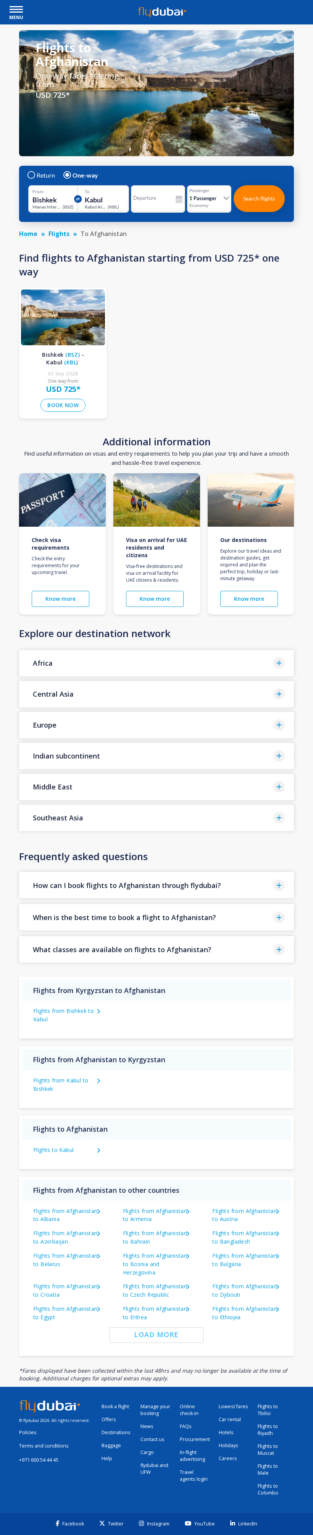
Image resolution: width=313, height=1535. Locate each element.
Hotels (226, 1432)
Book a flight (115, 1406)
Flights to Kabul (53, 1149)
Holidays (228, 1445)
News (146, 1426)
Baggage (111, 1445)
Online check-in (189, 1410)
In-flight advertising (192, 1455)
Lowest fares (233, 1406)
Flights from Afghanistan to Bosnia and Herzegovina (155, 1264)
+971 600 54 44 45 (38, 1460)
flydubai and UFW (154, 1468)
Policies (28, 1432)
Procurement (195, 1439)
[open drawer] (16, 10)
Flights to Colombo (268, 1489)
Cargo (147, 1452)
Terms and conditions (44, 1446)
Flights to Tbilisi (268, 1410)
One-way (85, 175)
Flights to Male (268, 1469)
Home (28, 234)
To (87, 191)
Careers (228, 1458)
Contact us (152, 1439)
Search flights (259, 198)
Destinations (116, 1432)
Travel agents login (194, 1475)
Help (107, 1458)
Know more (60, 598)
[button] (156, 663)
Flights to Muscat (268, 1449)
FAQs (186, 1426)
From (38, 191)
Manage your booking (155, 1410)
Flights (58, 234)
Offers (109, 1419)
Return (46, 175)
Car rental (230, 1419)
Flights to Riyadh (268, 1429)
